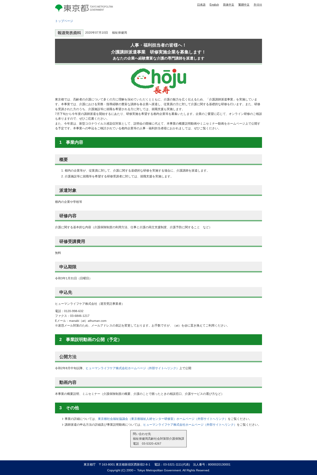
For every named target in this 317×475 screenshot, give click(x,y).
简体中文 (228, 4)
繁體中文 (244, 4)
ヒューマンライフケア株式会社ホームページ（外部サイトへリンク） (132, 368)
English (214, 4)
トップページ (64, 21)
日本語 (201, 4)
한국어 (258, 4)
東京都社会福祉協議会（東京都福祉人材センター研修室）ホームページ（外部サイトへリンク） (163, 418)
